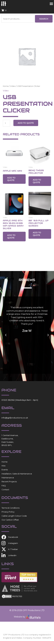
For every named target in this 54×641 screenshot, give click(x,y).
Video (13, 86)
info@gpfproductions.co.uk (14, 418)
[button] (5, 335)
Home (6, 86)
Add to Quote (26, 123)
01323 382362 (8, 400)
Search (43, 19)
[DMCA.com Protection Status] (12, 596)
